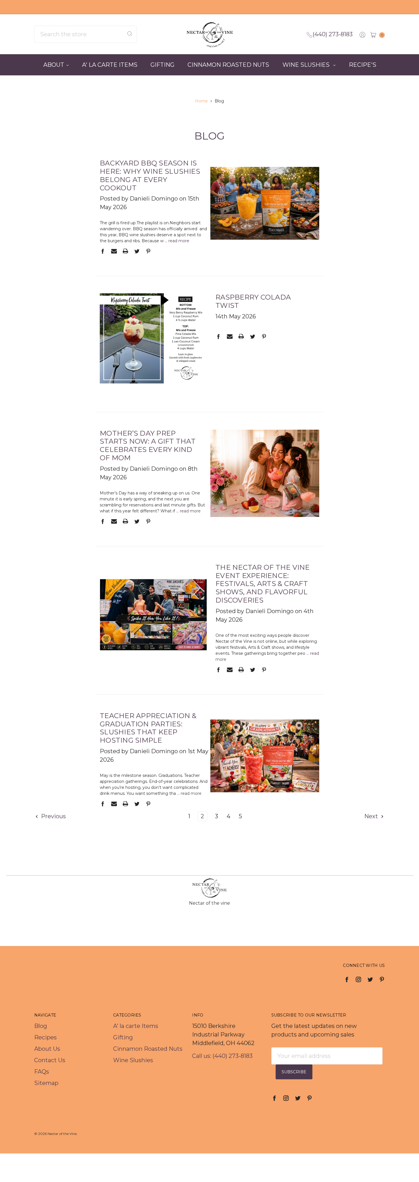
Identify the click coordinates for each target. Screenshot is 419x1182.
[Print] (125, 251)
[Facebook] (102, 251)
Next (371, 816)
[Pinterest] (148, 251)
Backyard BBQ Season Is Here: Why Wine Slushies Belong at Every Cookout (150, 175)
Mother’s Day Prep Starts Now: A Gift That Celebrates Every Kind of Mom (148, 445)
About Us (47, 1048)
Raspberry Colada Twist (253, 301)
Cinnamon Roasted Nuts (228, 64)
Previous (53, 816)
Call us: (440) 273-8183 (222, 1055)
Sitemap (46, 1083)
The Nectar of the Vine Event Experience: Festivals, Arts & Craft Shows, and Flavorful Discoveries (262, 583)
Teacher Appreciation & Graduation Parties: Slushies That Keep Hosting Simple (148, 728)
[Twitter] (137, 251)
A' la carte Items (109, 64)
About (53, 64)
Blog (40, 1026)
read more (178, 240)
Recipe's (362, 64)
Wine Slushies (306, 64)
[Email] (114, 251)
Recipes (45, 1037)
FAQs (41, 1071)
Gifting (162, 64)
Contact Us (49, 1060)
